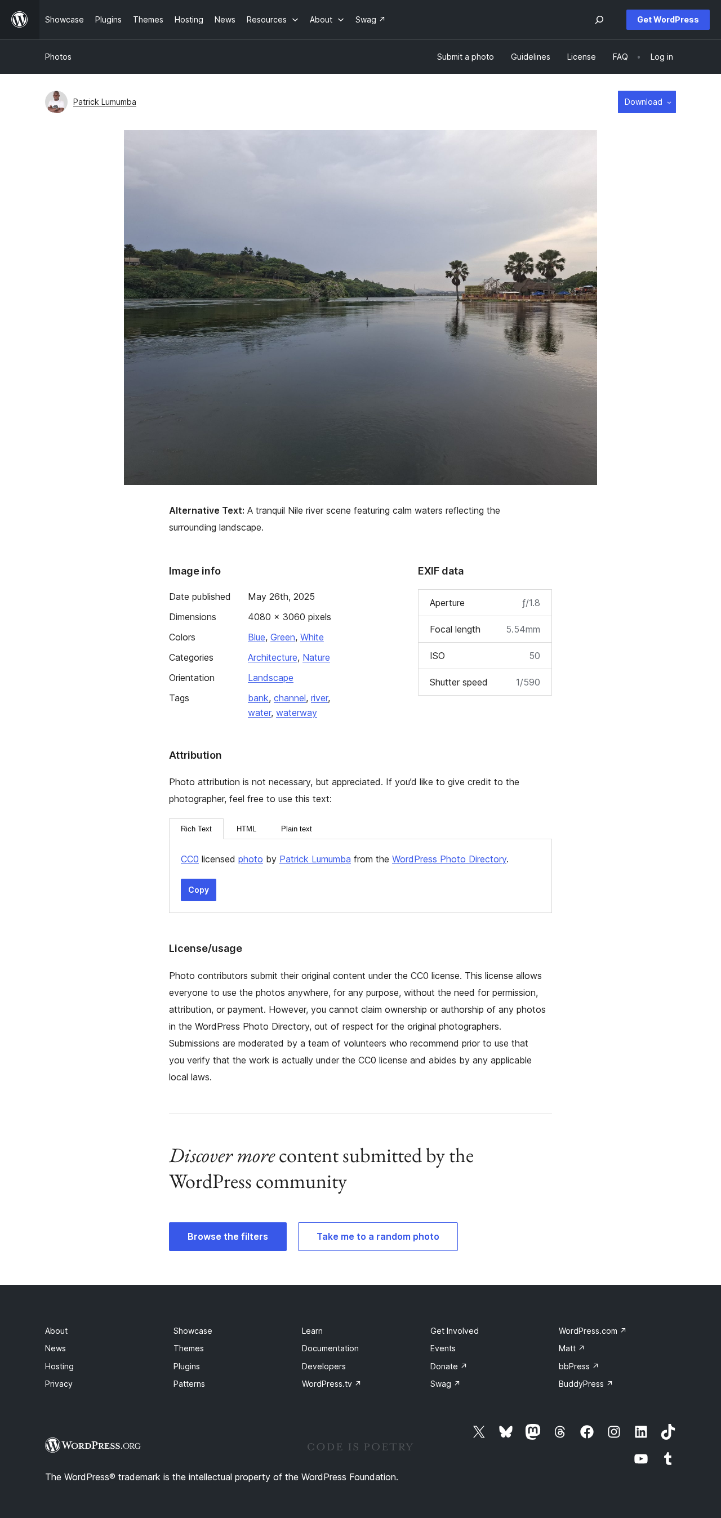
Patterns (189, 1383)
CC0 (190, 859)
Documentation (330, 1348)
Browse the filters (228, 1236)
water (259, 712)
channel (290, 698)
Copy (198, 889)
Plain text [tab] (296, 829)
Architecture (272, 657)
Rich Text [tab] (196, 829)
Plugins (186, 1366)
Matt (572, 1348)
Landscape (270, 677)
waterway (296, 712)
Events (443, 1348)
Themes (188, 1348)
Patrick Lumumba (104, 101)
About (56, 1331)
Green (282, 637)
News (55, 1348)
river (319, 698)
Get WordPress (668, 19)
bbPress (579, 1366)
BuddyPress (586, 1383)
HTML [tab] (246, 829)
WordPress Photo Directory (449, 859)
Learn (312, 1331)
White (312, 637)
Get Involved (454, 1331)
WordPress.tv (332, 1383)
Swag (445, 1383)
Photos (58, 56)
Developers (324, 1366)
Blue (256, 637)
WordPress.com (593, 1331)
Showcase (192, 1331)
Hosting (59, 1366)
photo (250, 859)
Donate (449, 1366)
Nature (316, 657)
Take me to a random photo (378, 1236)
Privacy (59, 1383)
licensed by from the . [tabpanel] (345, 859)
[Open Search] (599, 19)
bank (258, 698)
